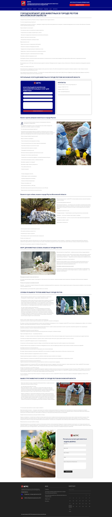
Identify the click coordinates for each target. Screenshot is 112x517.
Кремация (40, 8)
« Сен (70, 511)
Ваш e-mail (38, 96)
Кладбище (46, 8)
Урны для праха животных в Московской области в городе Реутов (56, 496)
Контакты (55, 8)
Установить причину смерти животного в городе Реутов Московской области (55, 492)
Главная (24, 8)
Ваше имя (38, 93)
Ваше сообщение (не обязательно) (38, 105)
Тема (38, 100)
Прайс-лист (29, 8)
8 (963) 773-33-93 (80, 5)
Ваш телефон (66, 452)
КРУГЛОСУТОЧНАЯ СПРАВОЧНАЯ (79, 2)
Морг (50, 8)
